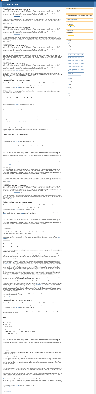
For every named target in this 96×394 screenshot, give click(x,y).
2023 (68, 45)
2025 (68, 42)
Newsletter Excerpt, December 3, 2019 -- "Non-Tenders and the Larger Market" (17, 300)
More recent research (8, 263)
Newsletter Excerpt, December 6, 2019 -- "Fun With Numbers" (14, 185)
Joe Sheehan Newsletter (11, 4)
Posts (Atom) (9, 391)
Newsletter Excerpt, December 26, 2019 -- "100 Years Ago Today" (15, 45)
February (69, 90)
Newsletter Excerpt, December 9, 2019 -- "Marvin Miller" (13, 168)
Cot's (7, 238)
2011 (68, 102)
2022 (68, 46)
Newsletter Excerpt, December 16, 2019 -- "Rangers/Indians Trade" (15, 114)
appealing (22, 213)
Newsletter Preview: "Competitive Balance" (11, 337)
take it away (4, 378)
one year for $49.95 (17, 16)
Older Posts (60, 389)
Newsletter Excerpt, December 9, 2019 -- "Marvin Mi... (76, 66)
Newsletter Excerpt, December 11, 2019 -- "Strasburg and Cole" (15, 150)
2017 (68, 95)
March (69, 88)
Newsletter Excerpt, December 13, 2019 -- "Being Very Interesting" (15, 134)
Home (32, 389)
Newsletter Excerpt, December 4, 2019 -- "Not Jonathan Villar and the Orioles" (17, 202)
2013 (68, 99)
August (69, 81)
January (69, 91)
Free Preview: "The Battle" (8, 218)
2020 (68, 49)
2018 (68, 93)
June (69, 84)
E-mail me (71, 30)
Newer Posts (5, 389)
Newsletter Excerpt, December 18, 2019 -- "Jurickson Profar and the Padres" (17, 97)
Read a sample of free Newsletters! (72, 19)
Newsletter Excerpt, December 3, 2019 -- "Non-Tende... (76, 72)
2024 (68, 43)
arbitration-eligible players (39, 284)
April (69, 87)
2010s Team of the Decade (8, 317)
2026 (68, 40)
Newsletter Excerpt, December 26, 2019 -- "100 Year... (76, 56)
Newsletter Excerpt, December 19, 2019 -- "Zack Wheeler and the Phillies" (16, 80)
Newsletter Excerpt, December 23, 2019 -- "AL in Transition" (14, 63)
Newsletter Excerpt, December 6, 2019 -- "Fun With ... (76, 67)
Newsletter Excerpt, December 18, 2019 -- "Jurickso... (76, 60)
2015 (68, 96)
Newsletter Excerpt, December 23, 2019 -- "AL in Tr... (76, 57)
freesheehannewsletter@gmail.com (76, 16)
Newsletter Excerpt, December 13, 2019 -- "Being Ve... (76, 63)
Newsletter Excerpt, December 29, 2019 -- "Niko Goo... (76, 54)
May (69, 85)
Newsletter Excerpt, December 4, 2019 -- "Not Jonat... (76, 69)
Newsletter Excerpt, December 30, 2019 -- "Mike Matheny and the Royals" (16, 9)
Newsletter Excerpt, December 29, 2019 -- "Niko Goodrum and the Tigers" (17, 27)
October (69, 78)
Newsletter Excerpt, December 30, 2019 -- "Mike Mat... (76, 53)
